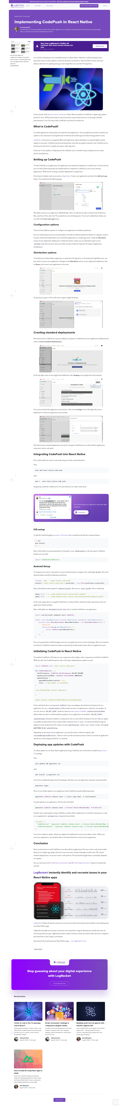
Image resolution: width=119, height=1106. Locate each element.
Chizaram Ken (24, 1038)
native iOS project (62, 535)
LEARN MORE (14, 65)
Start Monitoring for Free (89, 5)
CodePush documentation (59, 863)
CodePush (37, 140)
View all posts (59, 1099)
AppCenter (66, 176)
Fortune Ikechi (25, 27)
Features (38, 5)
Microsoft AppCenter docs (81, 863)
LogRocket (40, 872)
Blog (27, 5)
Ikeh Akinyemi (86, 1038)
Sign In (105, 5)
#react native (38, 949)
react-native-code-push (58, 114)
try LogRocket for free (78, 941)
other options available (78, 711)
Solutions (49, 5)
